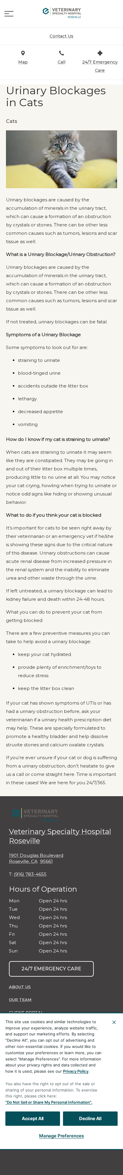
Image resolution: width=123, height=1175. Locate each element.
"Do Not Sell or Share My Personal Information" (48, 1102)
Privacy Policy (75, 1071)
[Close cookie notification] (114, 1022)
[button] (8, 13)
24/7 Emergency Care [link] (51, 969)
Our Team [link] (20, 999)
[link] (61, 12)
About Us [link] (20, 986)
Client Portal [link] (26, 1012)
